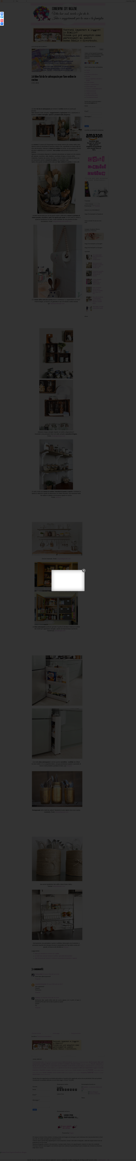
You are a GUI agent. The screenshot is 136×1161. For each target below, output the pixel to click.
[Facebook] (1, 13)
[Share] (1, 23)
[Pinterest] (1, 20)
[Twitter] (1, 16)
